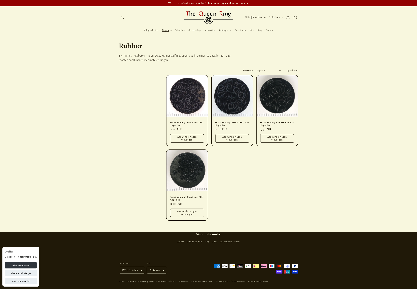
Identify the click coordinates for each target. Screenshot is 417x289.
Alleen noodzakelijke (20, 273)
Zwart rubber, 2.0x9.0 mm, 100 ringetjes (277, 123)
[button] (122, 17)
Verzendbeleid (222, 281)
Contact (180, 242)
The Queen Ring (132, 281)
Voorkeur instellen (21, 281)
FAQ (207, 242)
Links (214, 242)
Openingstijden (194, 242)
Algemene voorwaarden (202, 281)
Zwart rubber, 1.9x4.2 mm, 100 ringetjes (186, 123)
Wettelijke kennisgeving (258, 281)
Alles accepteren (20, 265)
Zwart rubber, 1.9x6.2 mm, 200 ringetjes (232, 123)
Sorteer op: (248, 70)
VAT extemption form (230, 242)
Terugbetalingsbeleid (167, 281)
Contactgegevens (238, 281)
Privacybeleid (184, 281)
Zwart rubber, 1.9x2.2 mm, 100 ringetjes (186, 198)
